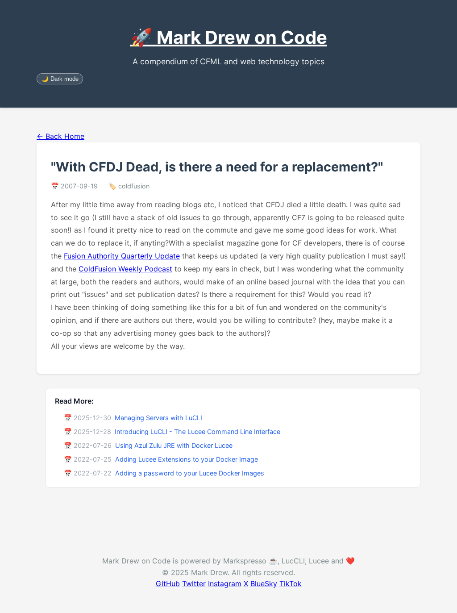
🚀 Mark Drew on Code (228, 37)
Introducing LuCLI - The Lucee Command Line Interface (197, 431)
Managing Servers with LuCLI (158, 417)
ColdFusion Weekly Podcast (125, 268)
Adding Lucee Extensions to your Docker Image (186, 459)
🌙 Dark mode (60, 78)
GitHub (168, 583)
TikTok (290, 583)
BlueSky (263, 583)
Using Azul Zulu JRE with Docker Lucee (174, 445)
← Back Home (60, 136)
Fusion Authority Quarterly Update (122, 255)
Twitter (194, 583)
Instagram (224, 583)
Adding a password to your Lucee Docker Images (189, 473)
